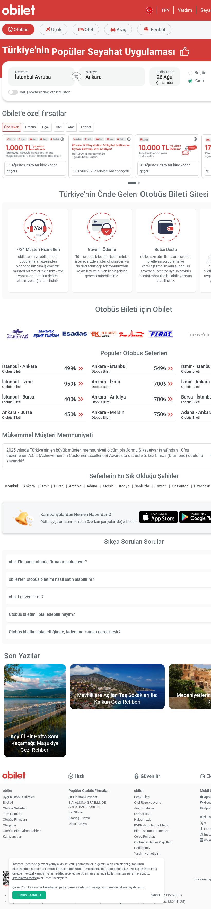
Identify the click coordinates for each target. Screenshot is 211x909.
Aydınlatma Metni (24, 878)
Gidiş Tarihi (165, 72)
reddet (59, 873)
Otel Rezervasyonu (147, 802)
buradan (49, 887)
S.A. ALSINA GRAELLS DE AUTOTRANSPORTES (87, 805)
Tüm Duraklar (12, 814)
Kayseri (160, 486)
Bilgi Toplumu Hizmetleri (151, 831)
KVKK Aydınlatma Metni (151, 825)
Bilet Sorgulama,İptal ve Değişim (146, 861)
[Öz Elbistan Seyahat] (18, 337)
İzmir (45, 486)
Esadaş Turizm (79, 818)
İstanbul (11, 486)
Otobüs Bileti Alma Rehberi (22, 831)
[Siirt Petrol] (132, 337)
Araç (121, 29)
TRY (165, 10)
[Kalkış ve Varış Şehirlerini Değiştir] (76, 76)
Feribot (157, 29)
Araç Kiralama (144, 808)
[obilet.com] (31, 14)
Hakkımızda (142, 819)
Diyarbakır (202, 486)
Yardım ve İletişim (147, 853)
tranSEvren (76, 812)
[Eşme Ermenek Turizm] (46, 337)
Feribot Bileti (143, 814)
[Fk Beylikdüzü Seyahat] (103, 337)
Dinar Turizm (77, 824)
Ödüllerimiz (142, 848)
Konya (124, 486)
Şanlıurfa (142, 486)
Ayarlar (155, 895)
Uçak (55, 29)
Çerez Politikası (145, 836)
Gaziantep (180, 486)
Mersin (108, 486)
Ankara (29, 486)
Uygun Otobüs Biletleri (19, 797)
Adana (92, 486)
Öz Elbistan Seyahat (82, 797)
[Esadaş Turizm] (75, 337)
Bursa (59, 486)
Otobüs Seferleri (15, 808)
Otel (88, 29)
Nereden (22, 72)
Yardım (185, 10)
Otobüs (20, 29)
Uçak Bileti (142, 797)
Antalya (75, 486)
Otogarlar (9, 825)
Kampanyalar (12, 836)
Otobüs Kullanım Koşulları (152, 842)
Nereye (91, 72)
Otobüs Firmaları (15, 819)
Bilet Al (8, 802)
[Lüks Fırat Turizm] (160, 337)
